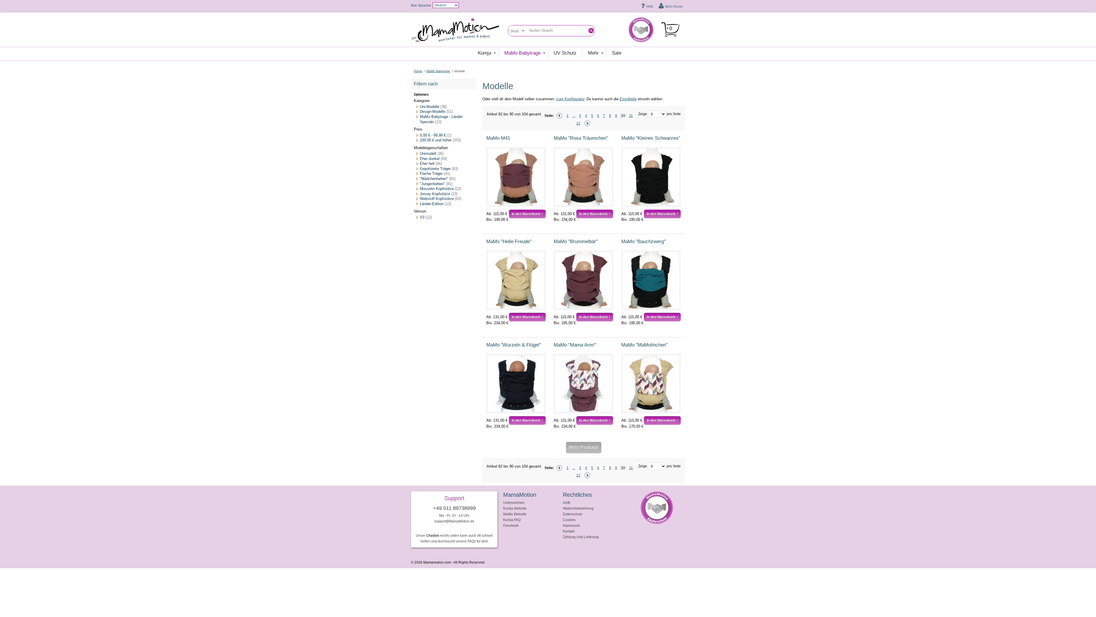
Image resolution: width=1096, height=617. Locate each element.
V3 (422, 217)
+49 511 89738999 (454, 508)
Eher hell (427, 163)
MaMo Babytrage (438, 71)
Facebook (511, 525)
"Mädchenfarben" (434, 179)
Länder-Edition (432, 204)
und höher (436, 140)
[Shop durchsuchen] (591, 30)
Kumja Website (515, 508)
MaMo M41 (498, 138)
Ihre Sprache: (421, 5)
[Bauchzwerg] (651, 280)
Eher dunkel (430, 159)
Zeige (642, 114)
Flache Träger (431, 173)
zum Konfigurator (570, 99)
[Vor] (587, 123)
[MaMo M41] (516, 177)
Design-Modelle (432, 111)
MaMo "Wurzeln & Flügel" (513, 345)
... (574, 115)
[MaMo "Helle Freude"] (516, 280)
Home (418, 71)
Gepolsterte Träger (435, 169)
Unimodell (428, 153)
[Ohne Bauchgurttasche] (516, 383)
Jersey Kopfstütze (435, 194)
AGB (566, 502)
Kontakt (569, 531)
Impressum (571, 525)
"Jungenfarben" (432, 184)
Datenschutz (572, 514)
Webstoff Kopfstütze (437, 199)
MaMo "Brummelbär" (576, 241)
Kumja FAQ (512, 520)
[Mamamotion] (459, 30)
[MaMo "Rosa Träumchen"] (583, 177)
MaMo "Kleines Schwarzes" (650, 138)
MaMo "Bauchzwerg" (643, 241)
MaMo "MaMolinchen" (644, 345)
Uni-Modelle (429, 107)
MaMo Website (514, 514)
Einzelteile (628, 99)
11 (631, 115)
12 (578, 123)
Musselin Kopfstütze (437, 189)
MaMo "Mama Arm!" (575, 345)
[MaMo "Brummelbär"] (583, 280)
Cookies (569, 520)
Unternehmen (514, 502)
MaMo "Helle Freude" (508, 241)
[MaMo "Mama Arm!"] (583, 383)
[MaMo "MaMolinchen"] (651, 383)
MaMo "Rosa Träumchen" (581, 138)
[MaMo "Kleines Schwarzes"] (651, 177)
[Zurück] (559, 116)
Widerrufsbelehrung (578, 508)
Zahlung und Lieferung (581, 537)
